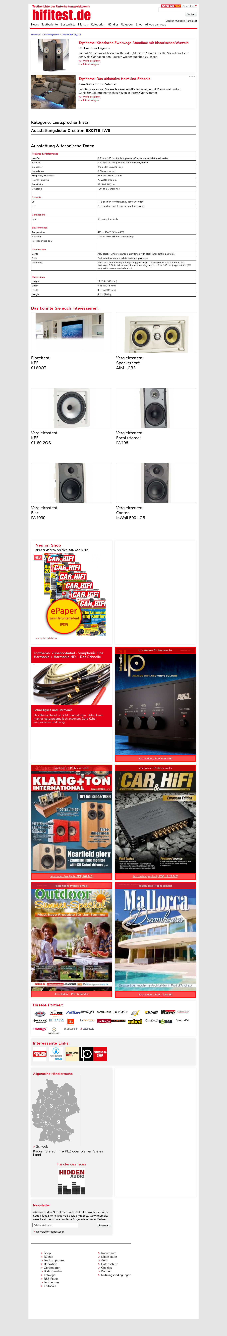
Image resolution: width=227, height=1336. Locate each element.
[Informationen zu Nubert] (135, 1022)
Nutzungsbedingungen (116, 1275)
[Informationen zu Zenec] (87, 1030)
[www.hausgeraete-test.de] (56, 1063)
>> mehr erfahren (46, 638)
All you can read (155, 24)
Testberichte (50, 24)
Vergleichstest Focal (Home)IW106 (129, 437)
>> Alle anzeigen (89, 64)
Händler (113, 24)
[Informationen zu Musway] (118, 1022)
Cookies (106, 1268)
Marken (83, 24)
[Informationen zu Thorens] (40, 1030)
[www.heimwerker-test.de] (72, 1063)
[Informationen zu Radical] (166, 1022)
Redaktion (50, 1264)
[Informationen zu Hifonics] (56, 1022)
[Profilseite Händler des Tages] (71, 1193)
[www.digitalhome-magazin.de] (40, 1063)
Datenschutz (109, 1264)
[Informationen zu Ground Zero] (182, 1013)
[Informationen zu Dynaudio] (104, 1013)
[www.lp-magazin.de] (86, 1063)
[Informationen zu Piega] (151, 1022)
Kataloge (49, 1275)
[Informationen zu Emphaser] (121, 1013)
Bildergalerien (53, 1271)
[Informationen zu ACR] (40, 1013)
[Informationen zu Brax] (87, 1013)
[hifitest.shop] (100, 1063)
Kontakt (106, 1271)
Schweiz (42, 1146)
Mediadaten (109, 1257)
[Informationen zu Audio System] (56, 1013)
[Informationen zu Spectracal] (182, 1022)
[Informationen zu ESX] (135, 1013)
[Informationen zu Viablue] (54, 1030)
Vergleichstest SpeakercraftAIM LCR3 (129, 363)
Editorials (50, 1286)
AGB (104, 1260)
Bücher (48, 1257)
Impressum (108, 1253)
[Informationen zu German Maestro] (168, 1013)
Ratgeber (127, 24)
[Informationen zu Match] (87, 1022)
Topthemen (51, 1282)
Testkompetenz (54, 1260)
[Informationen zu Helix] (40, 1022)
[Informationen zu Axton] (73, 1013)
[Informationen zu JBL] (71, 1022)
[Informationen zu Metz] (104, 1022)
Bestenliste (67, 24)
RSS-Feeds (51, 1279)
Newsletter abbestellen (50, 1231)
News (35, 24)
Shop (139, 24)
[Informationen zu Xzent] (71, 1030)
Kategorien (98, 24)
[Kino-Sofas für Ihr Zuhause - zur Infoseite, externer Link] (55, 92)
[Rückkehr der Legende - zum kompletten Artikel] (55, 56)
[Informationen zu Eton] (151, 1013)
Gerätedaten (52, 1268)
